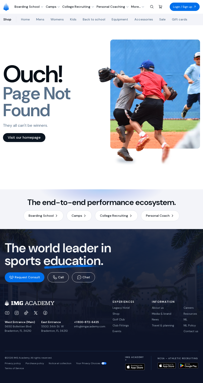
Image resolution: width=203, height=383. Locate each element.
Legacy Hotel (121, 307)
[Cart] (160, 6)
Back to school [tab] (94, 19)
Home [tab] (25, 19)
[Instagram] (16, 312)
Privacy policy (13, 363)
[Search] (151, 6)
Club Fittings (121, 325)
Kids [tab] (73, 19)
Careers (189, 307)
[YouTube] (7, 312)
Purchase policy (35, 363)
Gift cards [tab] (179, 19)
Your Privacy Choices (88, 363)
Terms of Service (14, 368)
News (155, 319)
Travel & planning (163, 325)
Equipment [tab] (120, 19)
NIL (185, 319)
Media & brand (161, 313)
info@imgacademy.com (89, 326)
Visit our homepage (24, 137)
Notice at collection (60, 363)
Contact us (191, 331)
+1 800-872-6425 (86, 322)
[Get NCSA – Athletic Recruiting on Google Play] (188, 365)
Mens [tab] (40, 19)
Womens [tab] (57, 19)
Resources (190, 313)
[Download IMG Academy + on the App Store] (135, 367)
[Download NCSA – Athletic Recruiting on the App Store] (167, 365)
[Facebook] (45, 312)
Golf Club (119, 319)
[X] (35, 312)
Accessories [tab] (143, 19)
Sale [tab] (162, 19)
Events (117, 331)
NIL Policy (190, 325)
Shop (116, 313)
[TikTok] (26, 312)
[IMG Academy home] (7, 7)
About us (158, 307)
